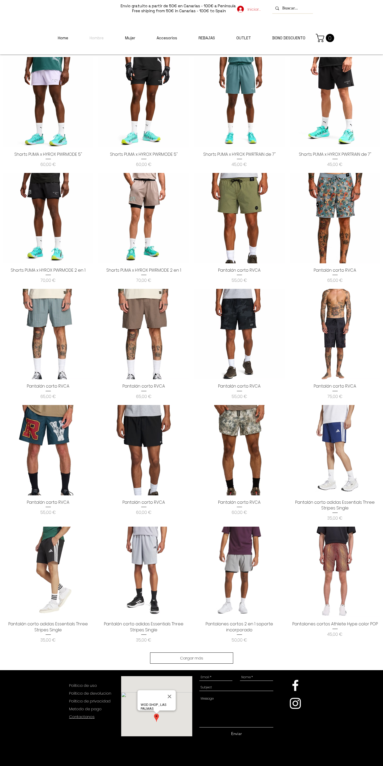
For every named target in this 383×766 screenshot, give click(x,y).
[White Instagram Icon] (295, 703)
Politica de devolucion (90, 693)
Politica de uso (83, 685)
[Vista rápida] (48, 102)
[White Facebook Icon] (295, 685)
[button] (326, 38)
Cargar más (191, 658)
